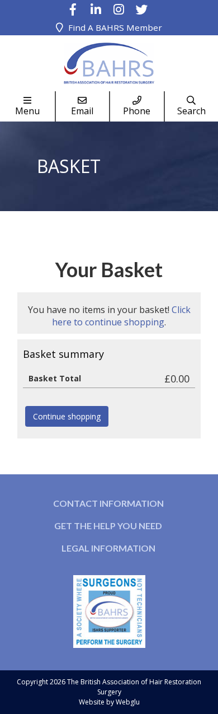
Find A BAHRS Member (115, 27)
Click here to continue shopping (121, 316)
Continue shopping (67, 416)
